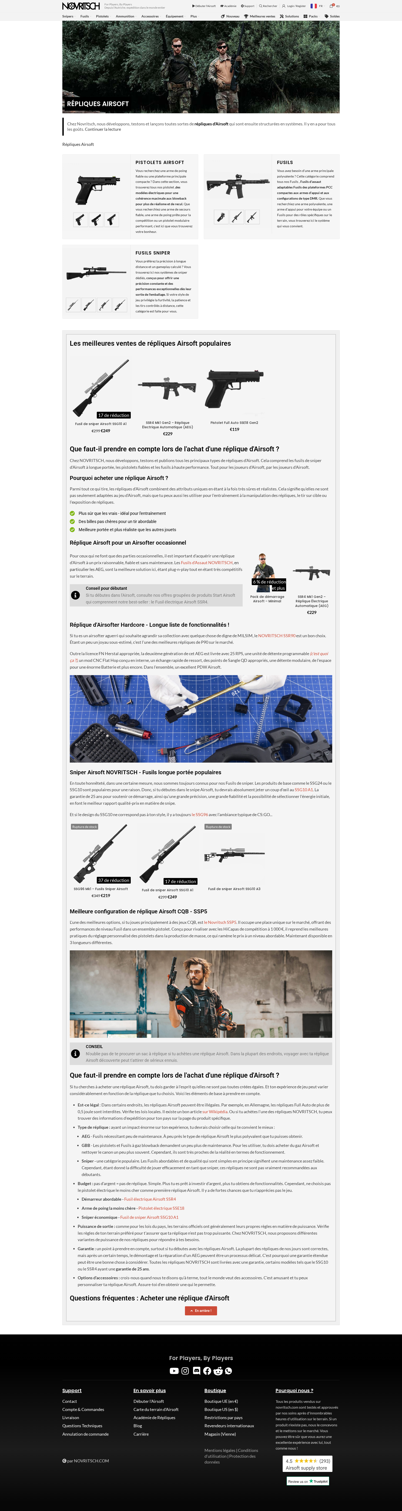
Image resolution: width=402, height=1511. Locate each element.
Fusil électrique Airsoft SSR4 (150, 1199)
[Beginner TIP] (75, 595)
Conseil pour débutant (106, 588)
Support (249, 6)
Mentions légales (219, 1450)
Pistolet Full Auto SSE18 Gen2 (234, 422)
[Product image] (101, 388)
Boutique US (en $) (221, 1409)
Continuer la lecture (103, 129)
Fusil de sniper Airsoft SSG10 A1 (101, 424)
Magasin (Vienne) (220, 1434)
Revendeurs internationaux (229, 1425)
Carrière (141, 1434)
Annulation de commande (85, 1434)
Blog (138, 1425)
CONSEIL (94, 1046)
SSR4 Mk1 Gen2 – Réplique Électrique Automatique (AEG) (167, 425)
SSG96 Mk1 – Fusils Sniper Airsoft (101, 889)
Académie (230, 6)
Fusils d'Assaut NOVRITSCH (207, 562)
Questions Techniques (82, 1425)
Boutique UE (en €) (221, 1401)
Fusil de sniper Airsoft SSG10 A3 (234, 889)
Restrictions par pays (223, 1417)
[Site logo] (81, 5)
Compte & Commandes (83, 1409)
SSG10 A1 (304, 789)
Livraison (70, 1417)
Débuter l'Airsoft (205, 6)
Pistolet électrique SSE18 (161, 1208)
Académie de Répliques (154, 1417)
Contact (69, 1401)
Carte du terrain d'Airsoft (156, 1409)
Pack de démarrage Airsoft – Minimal (267, 599)
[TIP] (75, 1053)
